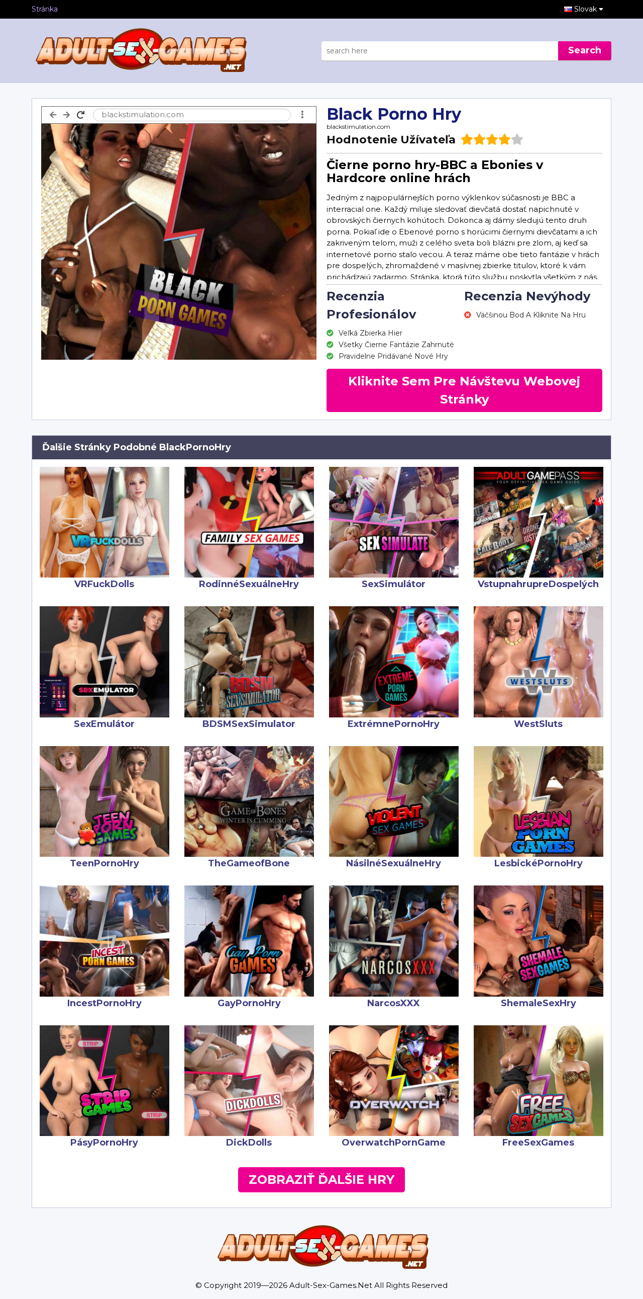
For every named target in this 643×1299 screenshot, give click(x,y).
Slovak (586, 9)
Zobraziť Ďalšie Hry (321, 1179)
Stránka (45, 9)
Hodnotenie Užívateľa (391, 139)
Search (584, 50)
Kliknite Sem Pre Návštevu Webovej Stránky (464, 390)
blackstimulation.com (358, 126)
